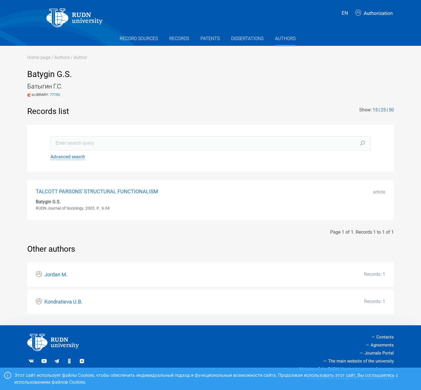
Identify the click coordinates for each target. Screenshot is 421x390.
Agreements (382, 345)
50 (391, 110)
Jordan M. (56, 274)
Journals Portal (379, 353)
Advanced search (67, 156)
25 (383, 110)
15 (375, 110)
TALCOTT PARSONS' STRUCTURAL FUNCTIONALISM (97, 191)
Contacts (385, 337)
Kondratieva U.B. (63, 302)
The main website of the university (361, 361)
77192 (55, 94)
